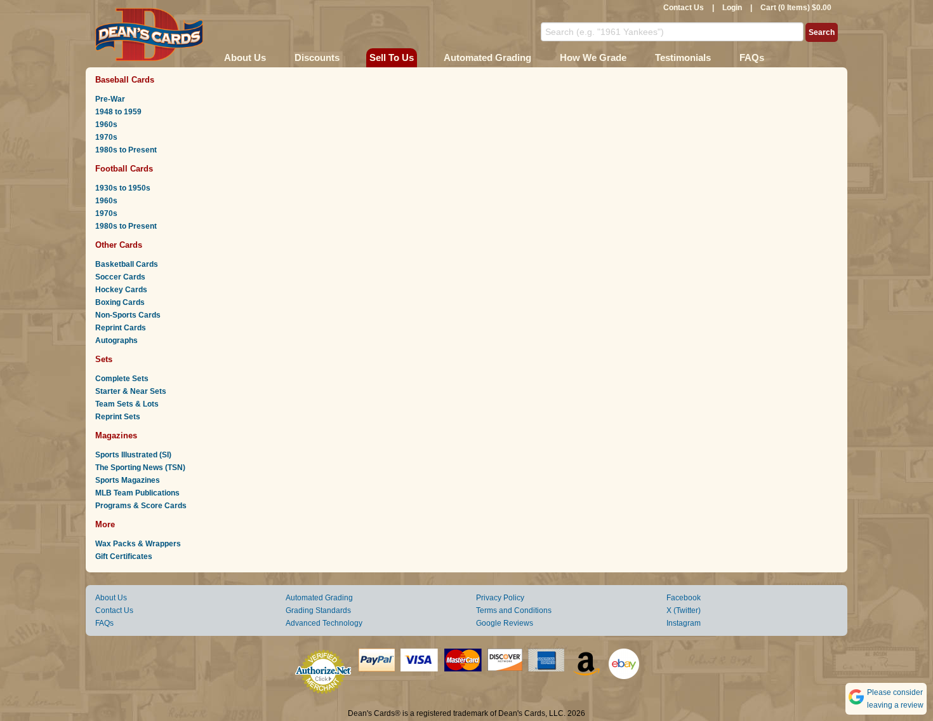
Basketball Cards (126, 264)
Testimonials (683, 57)
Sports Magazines (127, 480)
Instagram (683, 623)
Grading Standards (318, 610)
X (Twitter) (683, 610)
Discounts (317, 57)
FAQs (751, 57)
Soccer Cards (120, 277)
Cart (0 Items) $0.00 (795, 7)
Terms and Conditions (514, 610)
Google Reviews (504, 623)
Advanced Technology (324, 623)
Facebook (683, 597)
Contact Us (683, 7)
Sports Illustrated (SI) (133, 454)
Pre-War (110, 99)
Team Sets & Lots (127, 404)
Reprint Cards (120, 327)
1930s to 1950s (122, 188)
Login (732, 7)
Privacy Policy (500, 597)
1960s (106, 124)
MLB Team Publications (137, 493)
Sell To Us (391, 57)
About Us (245, 57)
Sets (103, 359)
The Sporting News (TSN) (140, 467)
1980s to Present (126, 149)
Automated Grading (487, 57)
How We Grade (593, 57)
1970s (106, 137)
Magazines (116, 435)
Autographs (116, 340)
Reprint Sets (117, 416)
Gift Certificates (123, 556)
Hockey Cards (121, 289)
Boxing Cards (120, 302)
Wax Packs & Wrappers (138, 543)
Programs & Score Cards (141, 505)
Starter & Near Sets (130, 391)
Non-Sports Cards (128, 315)
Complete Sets (122, 378)
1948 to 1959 (118, 111)
